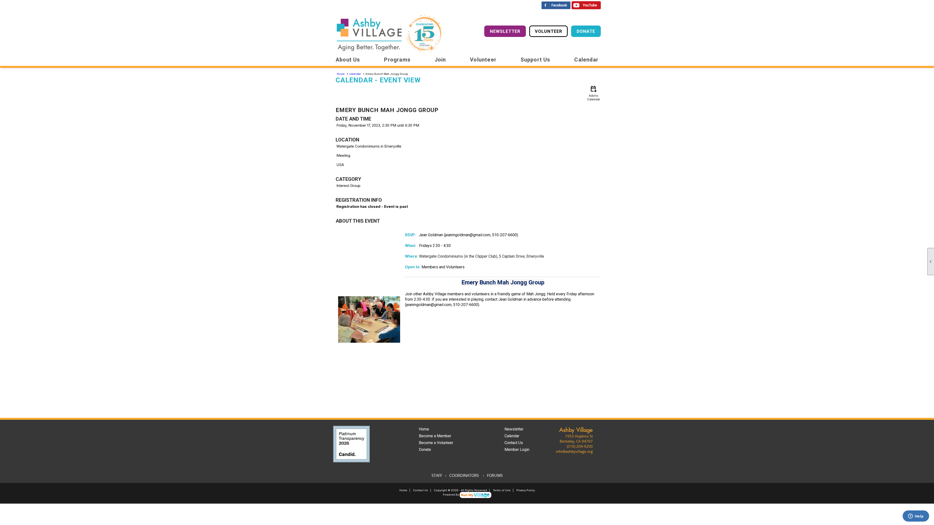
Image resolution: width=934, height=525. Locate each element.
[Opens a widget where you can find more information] (915, 516)
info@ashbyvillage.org (574, 451)
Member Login (516, 449)
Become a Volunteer (436, 442)
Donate (425, 449)
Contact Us (513, 442)
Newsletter (513, 429)
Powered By (451, 494)
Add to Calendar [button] (593, 93)
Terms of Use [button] (502, 490)
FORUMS (495, 475)
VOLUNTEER (548, 31)
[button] (348, 60)
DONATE (586, 31)
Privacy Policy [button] (525, 490)
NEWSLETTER (505, 31)
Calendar (586, 60)
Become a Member (435, 436)
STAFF (436, 475)
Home (341, 74)
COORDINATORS (464, 475)
